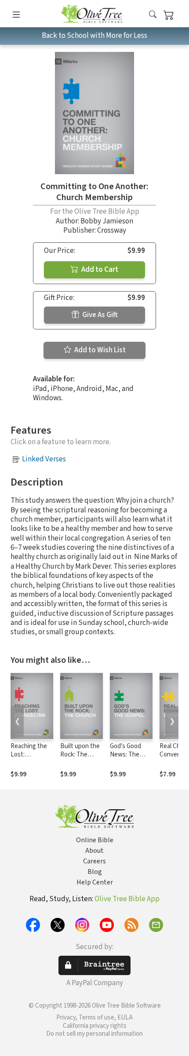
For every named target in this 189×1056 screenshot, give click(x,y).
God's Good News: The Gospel (125, 754)
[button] (152, 15)
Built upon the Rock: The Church (80, 754)
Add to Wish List (99, 350)
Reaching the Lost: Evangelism (29, 754)
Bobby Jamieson (106, 221)
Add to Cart (99, 269)
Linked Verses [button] (44, 459)
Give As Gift (99, 315)
